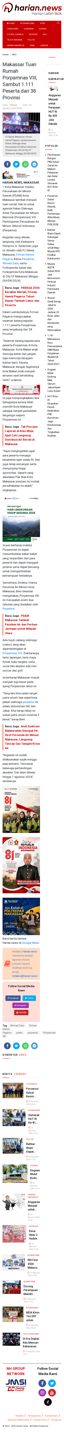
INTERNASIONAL (27, 23)
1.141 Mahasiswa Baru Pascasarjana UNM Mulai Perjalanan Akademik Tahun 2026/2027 (54, 349)
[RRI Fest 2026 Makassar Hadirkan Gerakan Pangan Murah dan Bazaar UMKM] (14, 1262)
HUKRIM (42, 29)
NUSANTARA (34, 1110)
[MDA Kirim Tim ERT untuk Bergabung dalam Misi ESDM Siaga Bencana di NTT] (13, 1314)
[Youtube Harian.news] (52, 1392)
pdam (19, 1032)
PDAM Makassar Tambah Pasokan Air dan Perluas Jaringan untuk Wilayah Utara (21, 624)
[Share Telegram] (34, 164)
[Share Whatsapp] (25, 164)
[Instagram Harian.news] (42, 1392)
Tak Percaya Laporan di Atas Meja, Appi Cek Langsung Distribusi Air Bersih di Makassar (21, 435)
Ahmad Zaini (11, 263)
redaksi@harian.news (24, 976)
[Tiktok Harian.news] (48, 1402)
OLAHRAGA (29, 29)
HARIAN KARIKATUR (15, 45)
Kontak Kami (51, 1415)
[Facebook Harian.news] (42, 1383)
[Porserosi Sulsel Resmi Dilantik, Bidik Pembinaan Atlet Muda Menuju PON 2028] (13, 1090)
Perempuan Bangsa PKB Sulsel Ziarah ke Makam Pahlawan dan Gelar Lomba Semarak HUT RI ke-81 (53, 172)
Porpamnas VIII (12, 653)
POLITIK (31, 40)
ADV (45, 34)
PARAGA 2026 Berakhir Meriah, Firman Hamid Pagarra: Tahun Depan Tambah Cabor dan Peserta (22, 296)
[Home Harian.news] (32, 8)
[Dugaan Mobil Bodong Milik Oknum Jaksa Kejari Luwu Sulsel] (15, 1173)
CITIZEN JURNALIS (15, 34)
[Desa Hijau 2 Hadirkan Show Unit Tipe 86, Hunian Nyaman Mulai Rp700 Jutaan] (14, 1233)
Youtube (22, 1012)
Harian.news (30, 951)
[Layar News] (16, 1382)
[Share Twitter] (16, 164)
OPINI (42, 23)
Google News (30, 942)
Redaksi (19, 1415)
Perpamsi (27, 259)
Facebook (13, 998)
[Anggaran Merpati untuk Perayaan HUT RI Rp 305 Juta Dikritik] (14, 1201)
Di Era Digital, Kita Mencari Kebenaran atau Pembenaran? (31, 1346)
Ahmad (13, 105)
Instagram (21, 1005)
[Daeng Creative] (16, 1389)
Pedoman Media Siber (18, 1420)
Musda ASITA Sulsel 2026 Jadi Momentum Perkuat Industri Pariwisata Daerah (53, 278)
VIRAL (32, 45)
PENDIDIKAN (12, 29)
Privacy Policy (40, 1420)
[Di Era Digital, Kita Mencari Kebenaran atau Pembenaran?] (11, 1339)
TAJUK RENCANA (14, 40)
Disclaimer (56, 1420)
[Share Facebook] (7, 164)
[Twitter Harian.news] (52, 1383)
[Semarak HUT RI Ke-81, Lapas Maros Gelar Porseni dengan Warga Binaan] (14, 1117)
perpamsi (28, 702)
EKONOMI (33, 34)
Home (12, 23)
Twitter (30, 998)
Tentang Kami (34, 1415)
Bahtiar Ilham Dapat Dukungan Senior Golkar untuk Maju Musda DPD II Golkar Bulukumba (53, 244)
